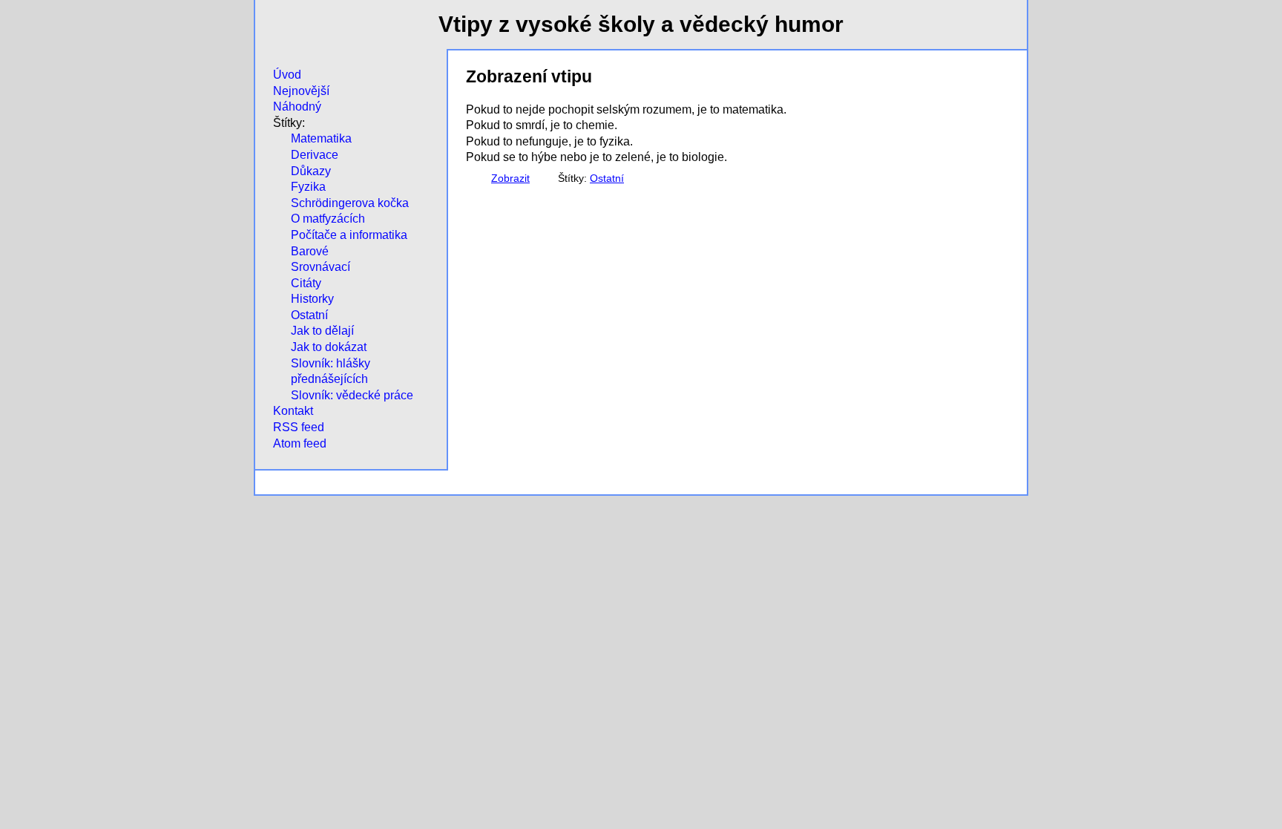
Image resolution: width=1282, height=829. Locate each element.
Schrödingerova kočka (350, 203)
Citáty (306, 283)
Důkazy (311, 171)
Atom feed (299, 443)
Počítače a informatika (349, 235)
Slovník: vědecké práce (352, 395)
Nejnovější (301, 91)
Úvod (287, 74)
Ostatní (309, 315)
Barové (310, 251)
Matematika (321, 138)
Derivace (314, 154)
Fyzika (308, 186)
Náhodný (297, 106)
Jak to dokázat (328, 347)
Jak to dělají (322, 330)
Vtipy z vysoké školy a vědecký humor (641, 24)
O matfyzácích (328, 218)
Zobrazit (510, 178)
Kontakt (293, 410)
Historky (312, 298)
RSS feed (298, 427)
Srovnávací (320, 267)
